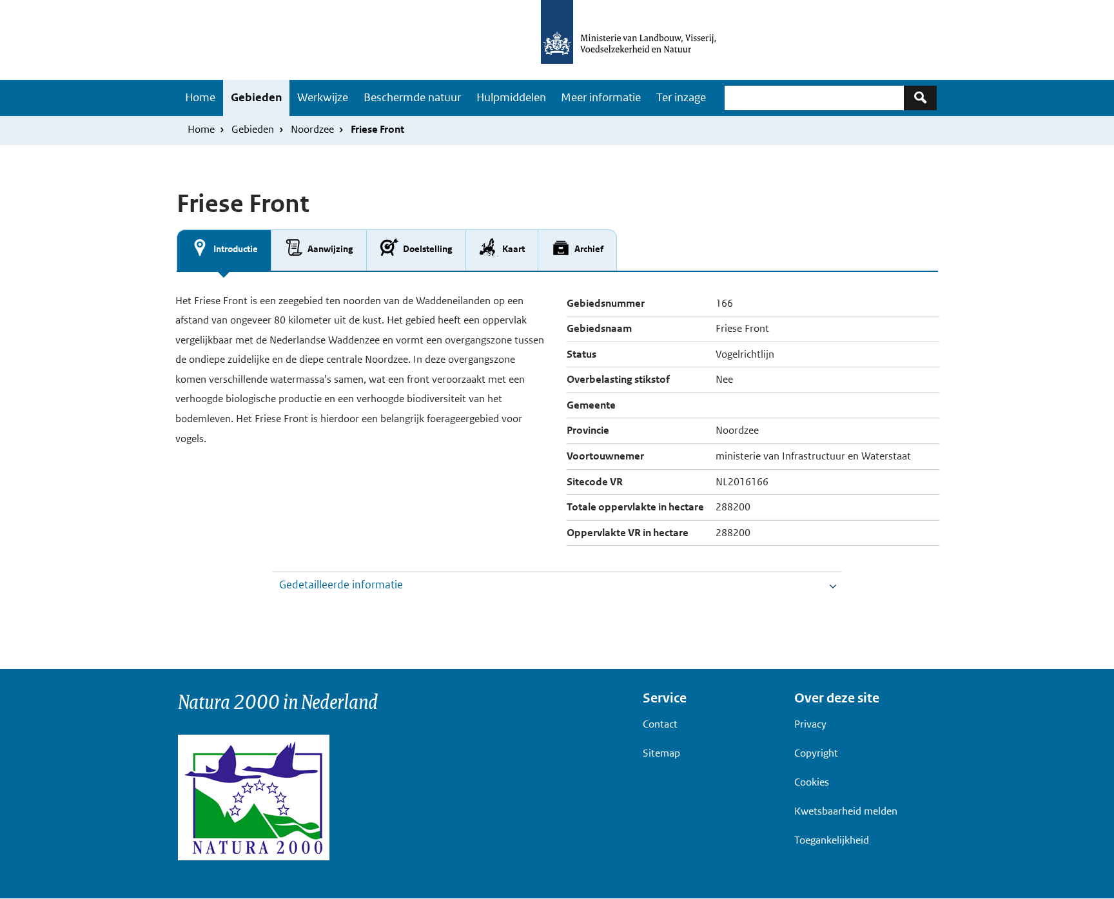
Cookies (811, 782)
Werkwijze (322, 97)
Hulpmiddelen (511, 97)
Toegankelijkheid (831, 840)
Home (200, 97)
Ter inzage (681, 97)
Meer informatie (601, 97)
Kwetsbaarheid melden (845, 811)
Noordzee (312, 129)
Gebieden (256, 97)
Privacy (810, 724)
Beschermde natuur (412, 97)
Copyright (816, 753)
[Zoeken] (920, 98)
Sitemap (661, 753)
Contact (660, 724)
